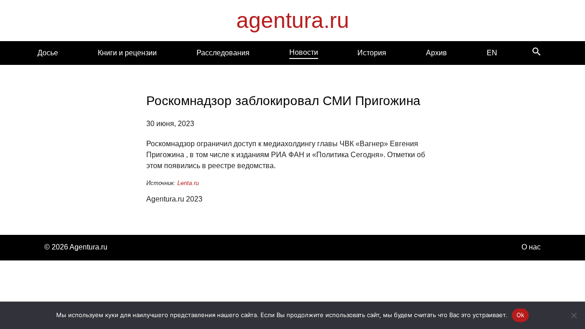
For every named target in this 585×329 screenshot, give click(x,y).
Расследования (223, 53)
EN (492, 53)
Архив (436, 53)
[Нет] (573, 315)
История (371, 53)
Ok (520, 314)
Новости (303, 52)
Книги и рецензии (127, 53)
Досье (47, 53)
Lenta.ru (188, 183)
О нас (531, 247)
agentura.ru (292, 20)
